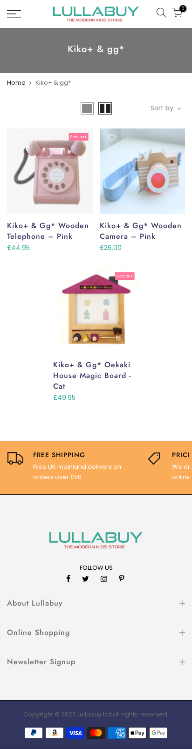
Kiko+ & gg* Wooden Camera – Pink (141, 231)
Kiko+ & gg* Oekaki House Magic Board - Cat (92, 375)
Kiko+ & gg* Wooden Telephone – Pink (48, 231)
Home (16, 82)
